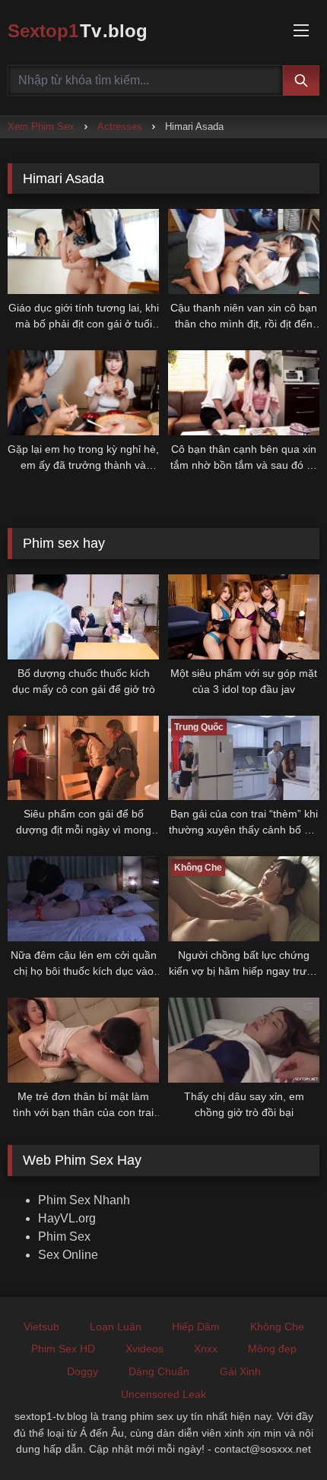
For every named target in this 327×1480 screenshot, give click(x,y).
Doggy (82, 1371)
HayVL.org (67, 1218)
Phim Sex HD (63, 1348)
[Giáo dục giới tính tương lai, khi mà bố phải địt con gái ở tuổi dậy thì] (83, 251)
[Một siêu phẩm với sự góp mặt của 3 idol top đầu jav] (243, 616)
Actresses (119, 126)
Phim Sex (64, 1236)
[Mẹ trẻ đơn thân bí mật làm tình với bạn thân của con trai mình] (83, 1040)
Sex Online (68, 1254)
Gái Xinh (240, 1371)
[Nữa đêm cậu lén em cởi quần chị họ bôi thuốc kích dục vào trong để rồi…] (83, 898)
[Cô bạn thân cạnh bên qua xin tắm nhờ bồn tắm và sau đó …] (243, 392)
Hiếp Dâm (196, 1326)
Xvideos (144, 1348)
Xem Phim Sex (41, 126)
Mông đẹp (272, 1348)
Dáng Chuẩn (159, 1371)
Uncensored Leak (163, 1394)
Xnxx (205, 1348)
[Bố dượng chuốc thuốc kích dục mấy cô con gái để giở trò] (83, 616)
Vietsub (41, 1326)
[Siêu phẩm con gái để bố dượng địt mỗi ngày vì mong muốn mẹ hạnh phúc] (83, 758)
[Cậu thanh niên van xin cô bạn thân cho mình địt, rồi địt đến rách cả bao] (243, 251)
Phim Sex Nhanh (84, 1200)
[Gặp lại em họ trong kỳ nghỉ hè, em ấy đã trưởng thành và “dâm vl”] (83, 392)
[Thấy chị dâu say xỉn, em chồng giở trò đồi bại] (243, 1040)
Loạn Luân (115, 1326)
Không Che (277, 1326)
